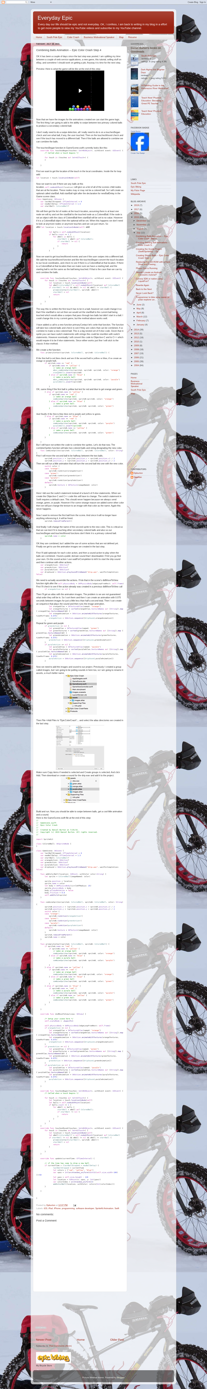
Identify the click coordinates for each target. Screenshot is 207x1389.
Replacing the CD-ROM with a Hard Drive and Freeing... (153, 263)
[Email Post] (74, 1205)
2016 (137, 213)
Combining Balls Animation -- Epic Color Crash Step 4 (152, 237)
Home (39, 37)
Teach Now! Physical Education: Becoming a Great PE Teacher (152, 100)
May (139, 308)
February (141, 320)
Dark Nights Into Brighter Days (153, 71)
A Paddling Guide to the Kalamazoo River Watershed (155, 87)
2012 (137, 337)
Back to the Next (144, 289)
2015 (137, 217)
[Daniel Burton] (140, 150)
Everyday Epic (55, 18)
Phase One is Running (146, 268)
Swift (117, 1208)
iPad (50, 1208)
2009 (137, 345)
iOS (45, 1208)
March (140, 316)
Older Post (117, 1339)
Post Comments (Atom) (60, 1346)
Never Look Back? (145, 293)
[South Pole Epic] (136, 60)
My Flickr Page (138, 190)
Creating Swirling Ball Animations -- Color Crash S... (152, 243)
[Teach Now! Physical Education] (136, 115)
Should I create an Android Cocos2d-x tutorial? (148, 273)
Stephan (138, 477)
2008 (137, 349)
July (139, 233)
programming (68, 1208)
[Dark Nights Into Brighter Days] (136, 74)
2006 (137, 357)
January (141, 325)
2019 (137, 205)
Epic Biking (136, 187)
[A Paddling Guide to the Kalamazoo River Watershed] (136, 89)
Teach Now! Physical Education (151, 112)
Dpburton (138, 473)
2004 (137, 365)
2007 (137, 353)
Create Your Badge (138, 153)
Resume (132, 37)
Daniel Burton (136, 131)
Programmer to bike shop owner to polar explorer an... (152, 298)
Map (121, 37)
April (139, 313)
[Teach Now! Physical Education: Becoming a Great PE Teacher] (136, 102)
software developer (85, 1208)
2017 (137, 209)
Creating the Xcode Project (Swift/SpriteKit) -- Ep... (149, 250)
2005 (137, 361)
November (142, 225)
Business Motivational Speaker (99, 37)
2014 (137, 330)
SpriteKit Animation (104, 1208)
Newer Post (43, 1339)
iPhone (57, 1208)
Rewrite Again (142, 285)
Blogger (120, 1377)
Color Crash (73, 37)
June (139, 305)
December (142, 221)
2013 (137, 333)
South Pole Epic (54, 37)
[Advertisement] (80, 1315)
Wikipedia (135, 194)
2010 (137, 341)
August (140, 229)
